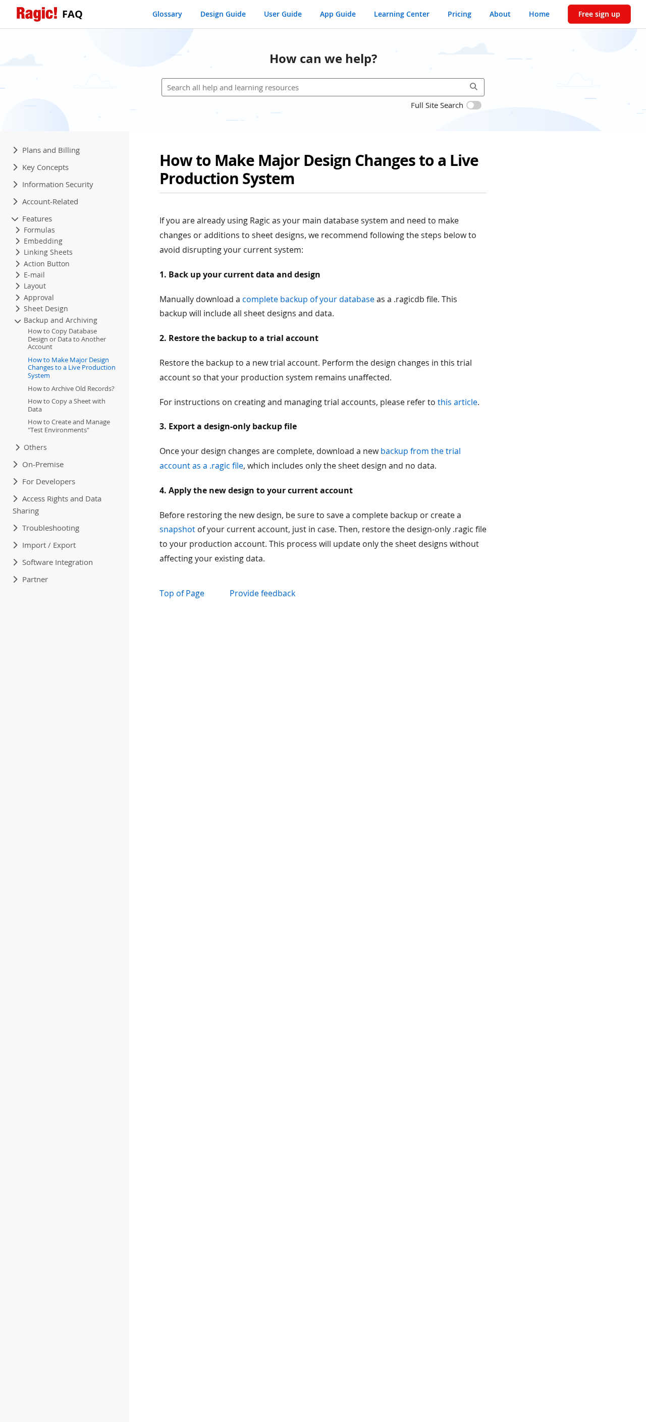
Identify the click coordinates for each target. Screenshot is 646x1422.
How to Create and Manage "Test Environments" (69, 426)
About (500, 14)
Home (539, 14)
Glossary (167, 14)
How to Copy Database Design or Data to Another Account (67, 339)
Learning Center (401, 14)
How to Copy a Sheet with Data (66, 405)
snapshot (177, 529)
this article (457, 402)
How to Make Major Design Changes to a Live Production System (72, 368)
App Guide (338, 14)
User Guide (283, 14)
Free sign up (599, 14)
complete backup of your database (308, 299)
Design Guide (223, 14)
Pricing (459, 14)
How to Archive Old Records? (71, 388)
